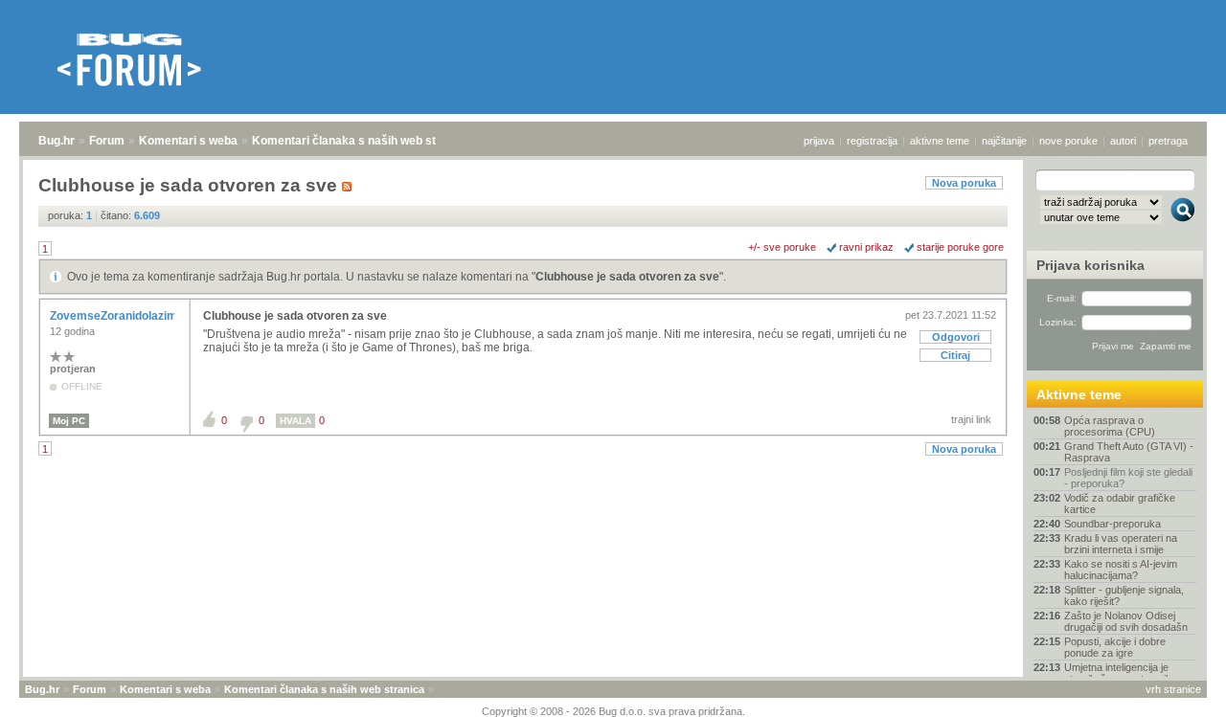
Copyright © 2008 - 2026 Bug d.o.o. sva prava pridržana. (613, 711)
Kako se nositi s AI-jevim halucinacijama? (1120, 569)
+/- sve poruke (782, 247)
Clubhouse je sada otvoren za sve (627, 276)
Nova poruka (964, 183)
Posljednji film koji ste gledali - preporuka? (1128, 477)
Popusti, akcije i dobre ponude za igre (1115, 647)
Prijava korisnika (1090, 265)
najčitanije (1004, 140)
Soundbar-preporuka (1112, 523)
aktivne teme (939, 140)
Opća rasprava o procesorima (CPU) (1109, 426)
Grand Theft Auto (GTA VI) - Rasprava (1128, 451)
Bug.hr (56, 140)
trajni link (971, 419)
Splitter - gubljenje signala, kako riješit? (1124, 595)
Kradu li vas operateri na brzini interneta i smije (1120, 543)
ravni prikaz (866, 247)
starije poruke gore (960, 247)
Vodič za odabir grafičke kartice (1119, 503)
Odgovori (956, 337)
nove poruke (1068, 140)
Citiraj (955, 355)
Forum (107, 140)
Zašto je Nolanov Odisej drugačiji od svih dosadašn (1126, 621)
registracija (872, 140)
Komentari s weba (188, 140)
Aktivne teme (1079, 394)
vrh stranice (1173, 689)
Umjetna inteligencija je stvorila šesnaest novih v (1122, 672)
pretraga (1168, 140)
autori (1123, 140)
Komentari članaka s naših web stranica (361, 140)
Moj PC (69, 420)
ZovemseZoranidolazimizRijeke (136, 316)
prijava (819, 140)
